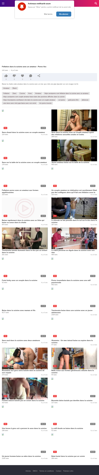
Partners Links (68, 471)
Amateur (6, 88)
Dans (14, 93)
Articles (28, 471)
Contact (58, 471)
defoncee (85, 100)
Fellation (6, 93)
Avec (30, 93)
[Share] (39, 75)
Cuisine (22, 93)
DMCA (35, 471)
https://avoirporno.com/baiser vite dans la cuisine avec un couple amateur (29, 100)
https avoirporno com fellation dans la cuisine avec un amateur (66, 93)
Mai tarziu (48, 14)
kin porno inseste (45, 103)
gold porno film (73, 100)
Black (15, 88)
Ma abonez (63, 14)
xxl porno (61, 100)
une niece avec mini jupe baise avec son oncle (19, 103)
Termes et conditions (46, 471)
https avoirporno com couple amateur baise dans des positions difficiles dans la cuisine (33, 97)
